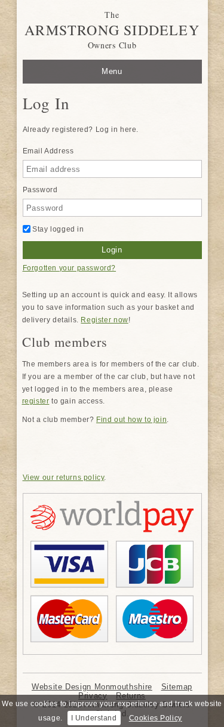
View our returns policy (64, 477)
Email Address (48, 151)
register (36, 401)
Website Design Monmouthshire (92, 686)
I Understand (94, 718)
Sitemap (176, 686)
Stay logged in (57, 229)
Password (40, 190)
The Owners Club (112, 30)
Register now (104, 320)
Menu (112, 71)
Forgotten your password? (69, 268)
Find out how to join (131, 419)
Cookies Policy (155, 718)
